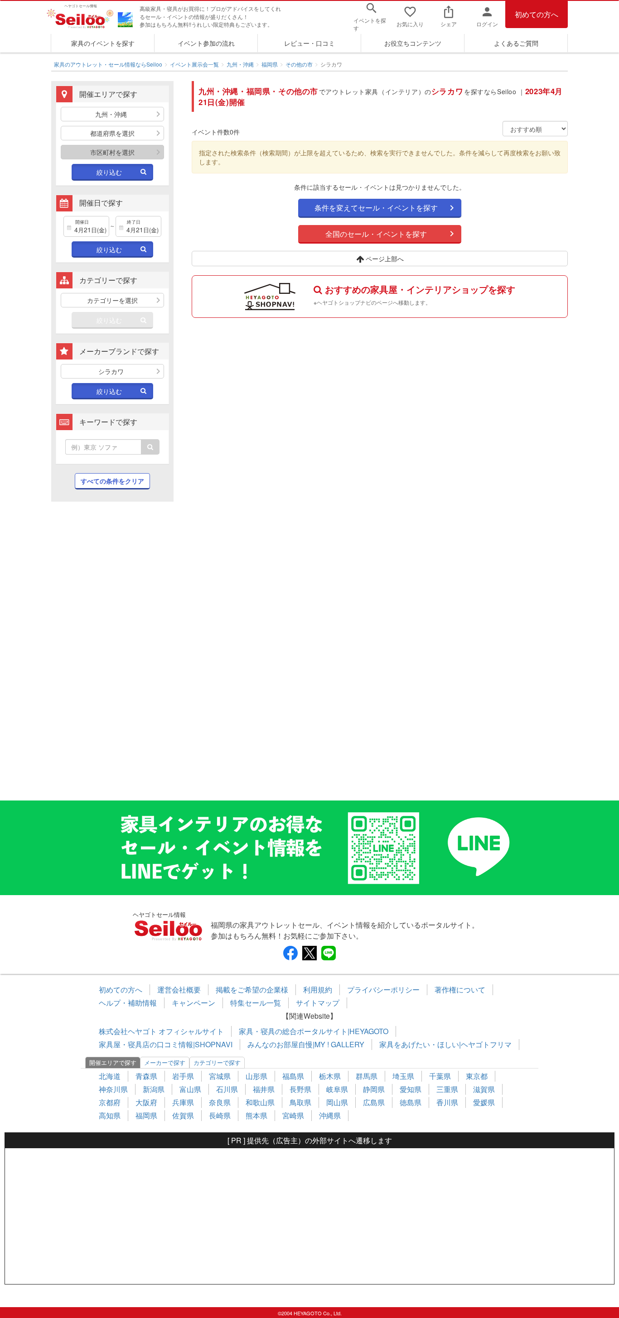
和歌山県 (260, 1102)
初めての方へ (536, 14)
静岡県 (374, 1089)
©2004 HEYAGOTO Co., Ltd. (310, 1313)
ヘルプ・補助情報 (128, 1002)
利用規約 (317, 989)
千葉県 (440, 1076)
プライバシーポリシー (383, 989)
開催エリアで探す (112, 1062)
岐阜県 (337, 1089)
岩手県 (183, 1076)
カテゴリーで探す (217, 1062)
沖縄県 (330, 1115)
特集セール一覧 (255, 1002)
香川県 (447, 1102)
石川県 (227, 1089)
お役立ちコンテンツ (412, 43)
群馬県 (366, 1076)
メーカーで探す (164, 1062)
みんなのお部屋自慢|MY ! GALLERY (305, 1044)
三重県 (447, 1089)
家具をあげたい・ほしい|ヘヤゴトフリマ (445, 1044)
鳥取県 (300, 1102)
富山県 (190, 1089)
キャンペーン (193, 1002)
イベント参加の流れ (206, 43)
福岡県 (269, 64)
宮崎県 (293, 1115)
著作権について (460, 989)
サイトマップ (317, 1002)
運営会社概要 (179, 989)
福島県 (293, 1076)
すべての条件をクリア (112, 480)
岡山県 (337, 1102)
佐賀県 (183, 1115)
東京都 (477, 1076)
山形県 (256, 1076)
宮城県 (220, 1076)
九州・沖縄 (240, 64)
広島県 (374, 1102)
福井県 (264, 1089)
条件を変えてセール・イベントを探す (376, 207)
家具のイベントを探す (103, 43)
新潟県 (153, 1089)
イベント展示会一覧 (194, 64)
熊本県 (256, 1115)
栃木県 (330, 1076)
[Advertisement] (112, 655)
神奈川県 (113, 1089)
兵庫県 (183, 1102)
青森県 (146, 1076)
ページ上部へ (384, 258)
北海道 (110, 1076)
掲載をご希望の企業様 (252, 989)
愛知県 (410, 1089)
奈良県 (220, 1102)
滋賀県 (484, 1089)
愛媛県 (484, 1102)
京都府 (110, 1102)
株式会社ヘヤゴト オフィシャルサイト (161, 1031)
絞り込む (109, 172)
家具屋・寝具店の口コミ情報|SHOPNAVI (165, 1044)
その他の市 (299, 64)
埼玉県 (403, 1076)
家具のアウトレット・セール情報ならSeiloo (108, 64)
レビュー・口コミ (309, 43)
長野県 (300, 1089)
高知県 (110, 1115)
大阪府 (146, 1102)
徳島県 (410, 1102)
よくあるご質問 (516, 43)
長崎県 (220, 1115)
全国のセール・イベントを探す (376, 234)
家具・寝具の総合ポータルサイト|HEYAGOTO (313, 1031)
